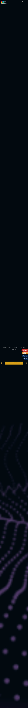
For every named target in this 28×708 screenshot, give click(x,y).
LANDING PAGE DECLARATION (25, 350)
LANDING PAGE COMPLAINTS (25, 353)
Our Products (14, 363)
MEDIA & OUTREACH (25, 356)
